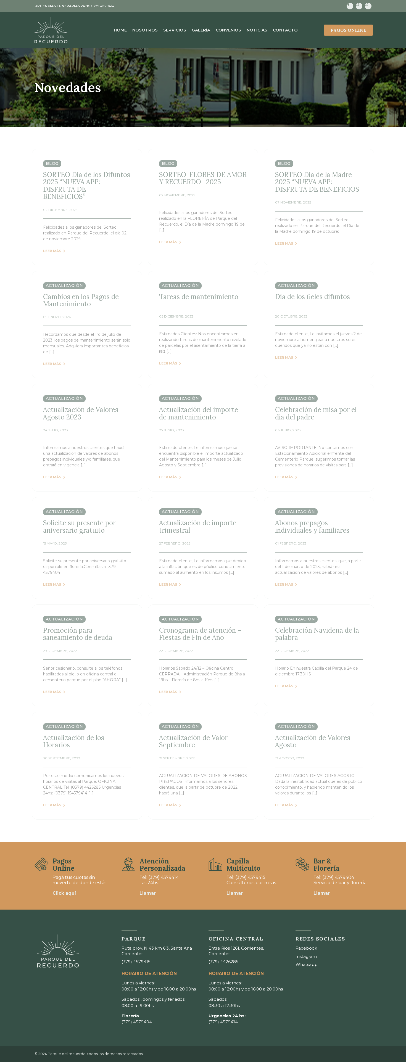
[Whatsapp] (368, 6)
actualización (64, 285)
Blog (52, 163)
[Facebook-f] (350, 6)
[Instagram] (359, 6)
